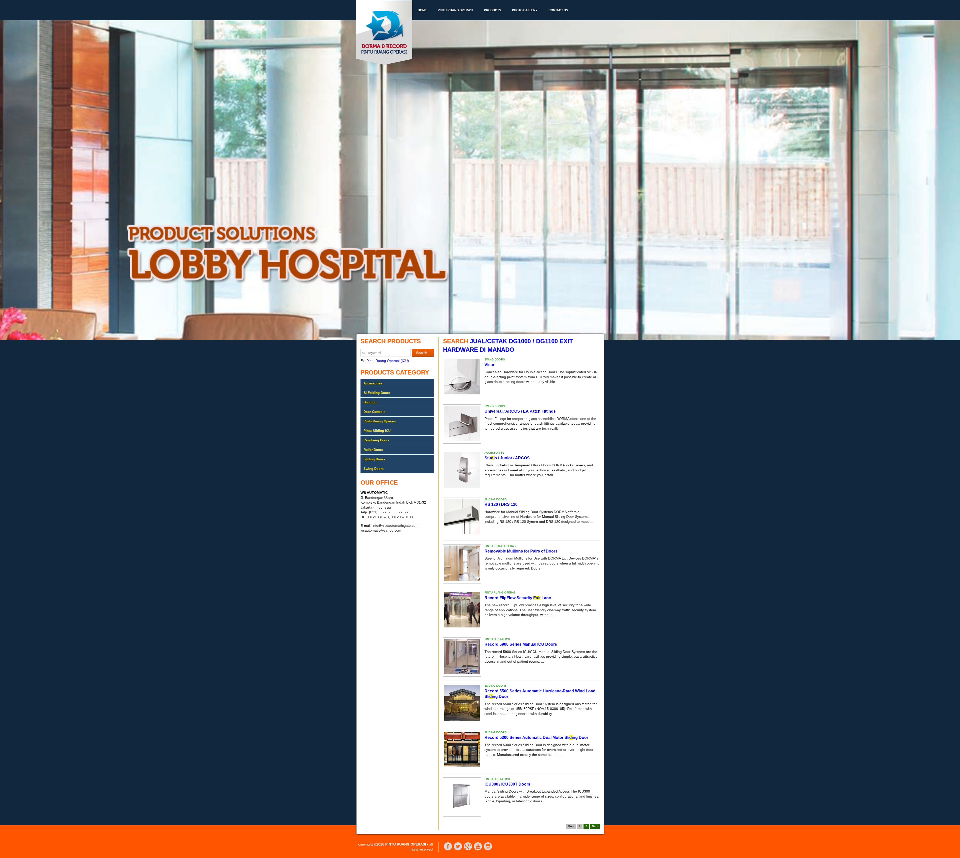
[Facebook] (448, 850)
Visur (489, 365)
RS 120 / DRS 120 (501, 504)
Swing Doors (374, 469)
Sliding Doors (374, 459)
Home (422, 10)
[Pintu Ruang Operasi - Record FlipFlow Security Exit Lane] (462, 626)
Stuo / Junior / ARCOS (507, 458)
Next (595, 826)
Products (492, 10)
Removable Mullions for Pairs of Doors (521, 551)
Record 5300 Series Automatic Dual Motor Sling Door (536, 737)
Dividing (370, 402)
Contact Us (558, 10)
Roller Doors (373, 450)
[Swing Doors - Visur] (462, 393)
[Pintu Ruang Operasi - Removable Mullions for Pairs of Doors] (462, 580)
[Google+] (468, 850)
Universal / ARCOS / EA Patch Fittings (520, 411)
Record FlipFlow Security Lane (517, 598)
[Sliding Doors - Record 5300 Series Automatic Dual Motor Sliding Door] (462, 766)
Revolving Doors (376, 440)
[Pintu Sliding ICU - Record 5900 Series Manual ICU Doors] (462, 673)
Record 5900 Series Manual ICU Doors (520, 644)
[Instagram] (488, 850)
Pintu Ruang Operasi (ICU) (387, 361)
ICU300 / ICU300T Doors (507, 784)
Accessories (373, 383)
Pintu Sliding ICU (377, 431)
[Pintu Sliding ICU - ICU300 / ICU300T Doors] (462, 813)
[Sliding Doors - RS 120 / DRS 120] (462, 533)
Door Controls (374, 412)
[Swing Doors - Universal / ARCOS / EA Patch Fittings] (462, 440)
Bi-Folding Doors (377, 393)
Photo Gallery (525, 10)
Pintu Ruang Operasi (455, 10)
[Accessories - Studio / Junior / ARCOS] (462, 486)
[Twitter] (458, 850)
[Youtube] (478, 850)
